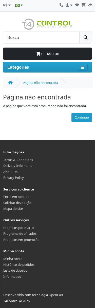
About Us (10, 171)
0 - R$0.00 (49, 53)
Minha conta (12, 258)
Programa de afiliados (19, 233)
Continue (82, 117)
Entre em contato (16, 196)
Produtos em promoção (21, 239)
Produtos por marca (18, 227)
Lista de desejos (15, 270)
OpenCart (56, 294)
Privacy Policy (13, 177)
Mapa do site (13, 208)
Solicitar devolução (17, 202)
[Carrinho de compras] (84, 4)
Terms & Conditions (18, 159)
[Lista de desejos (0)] (77, 4)
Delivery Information (18, 165)
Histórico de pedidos (18, 264)
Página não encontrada (40, 82)
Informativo (12, 276)
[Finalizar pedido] (90, 4)
